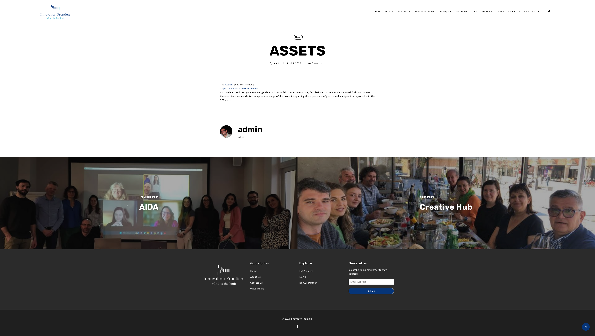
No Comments (315, 63)
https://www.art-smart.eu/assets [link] (239, 88)
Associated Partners (466, 11)
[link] (229, 84)
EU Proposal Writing (425, 11)
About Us (389, 11)
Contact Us (514, 11)
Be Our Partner (531, 11)
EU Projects (446, 11)
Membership (488, 11)
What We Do (404, 11)
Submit (371, 291)
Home (377, 11)
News (501, 11)
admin (276, 63)
